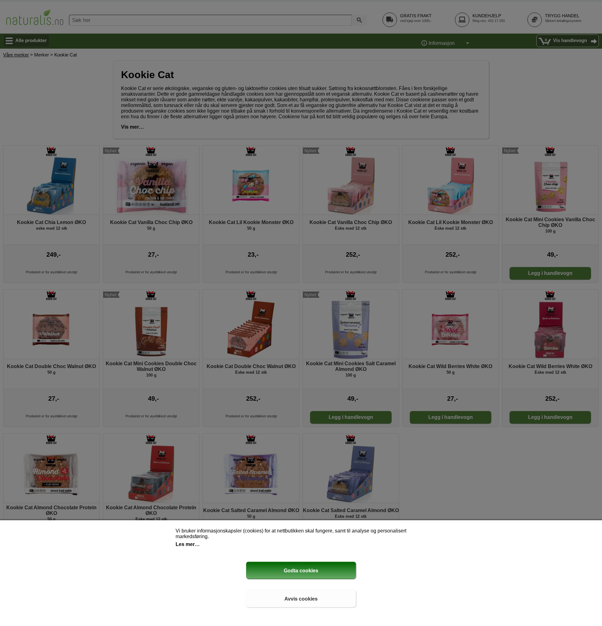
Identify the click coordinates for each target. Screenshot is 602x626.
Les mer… (188, 544)
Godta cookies (301, 570)
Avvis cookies (301, 599)
